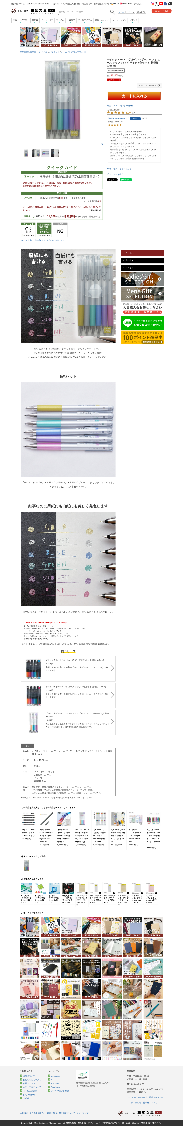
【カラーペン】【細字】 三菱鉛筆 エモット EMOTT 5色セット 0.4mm (99, 836)
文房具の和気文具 (28, 52)
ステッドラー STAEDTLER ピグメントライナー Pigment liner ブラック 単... (46, 836)
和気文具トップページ (140, 1113)
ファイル (60, 20)
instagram (55, 1076)
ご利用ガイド (139, 4)
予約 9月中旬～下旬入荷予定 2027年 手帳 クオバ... (67, 899)
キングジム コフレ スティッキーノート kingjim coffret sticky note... (135, 836)
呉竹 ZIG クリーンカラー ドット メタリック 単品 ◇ (28, 833)
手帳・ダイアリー (21, 20)
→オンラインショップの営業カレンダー (145, 1097)
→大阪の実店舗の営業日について (142, 1102)
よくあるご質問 (30, 1091)
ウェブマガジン (119, 20)
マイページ (130, 12)
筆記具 (35, 20)
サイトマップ (82, 1113)
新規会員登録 (141, 12)
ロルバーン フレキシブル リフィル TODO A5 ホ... (109, 899)
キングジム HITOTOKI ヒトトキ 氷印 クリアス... (26, 899)
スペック (130, 268)
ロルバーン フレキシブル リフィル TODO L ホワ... (95, 899)
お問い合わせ (29, 1094)
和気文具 (33, 11)
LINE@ (26, 1098)
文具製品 (71, 20)
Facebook (55, 1087)
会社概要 (24, 1113)
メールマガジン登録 (60, 1091)
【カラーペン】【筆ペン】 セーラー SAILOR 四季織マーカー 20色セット (63, 836)
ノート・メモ (47, 20)
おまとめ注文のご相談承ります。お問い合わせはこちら (42, 240)
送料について (29, 1076)
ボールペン (43, 52)
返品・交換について (32, 1087)
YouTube (55, 1083)
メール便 (28, 198)
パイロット (54, 52)
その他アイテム (85, 20)
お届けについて (30, 1083)
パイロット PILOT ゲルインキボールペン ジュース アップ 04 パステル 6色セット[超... (82, 836)
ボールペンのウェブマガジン (74, 52)
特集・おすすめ (102, 20)
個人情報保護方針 (37, 1113)
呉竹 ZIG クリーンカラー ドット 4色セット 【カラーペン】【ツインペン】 (118, 836)
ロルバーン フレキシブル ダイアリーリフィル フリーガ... (81, 900)
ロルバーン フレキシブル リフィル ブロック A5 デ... (137, 899)
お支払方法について (32, 1080)
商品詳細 (130, 260)
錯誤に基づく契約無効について (61, 1113)
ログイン (122, 12)
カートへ (130, 253)
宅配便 (27, 216)
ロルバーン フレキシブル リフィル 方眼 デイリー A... (151, 899)
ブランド (133, 20)
